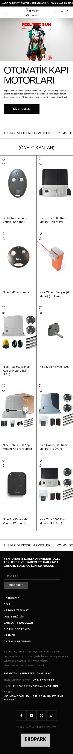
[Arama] (56, 12)
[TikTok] (52, 715)
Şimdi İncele (21, 109)
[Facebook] (21, 715)
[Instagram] (31, 715)
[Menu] (6, 12)
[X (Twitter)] (41, 715)
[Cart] (67, 12)
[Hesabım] (62, 12)
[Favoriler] (3, 159)
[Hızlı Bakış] (3, 164)
